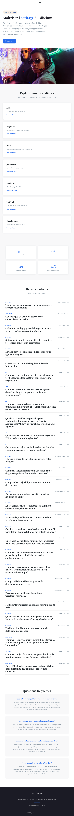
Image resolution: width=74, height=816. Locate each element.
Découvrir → (9, 41)
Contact (43, 805)
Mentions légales (34, 805)
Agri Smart (37, 793)
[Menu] (40, 3)
